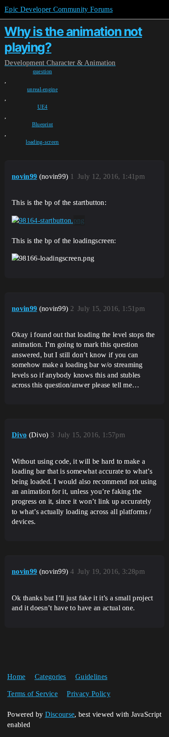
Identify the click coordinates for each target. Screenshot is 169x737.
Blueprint (42, 124)
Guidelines (91, 676)
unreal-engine (42, 89)
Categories (50, 676)
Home (16, 676)
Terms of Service (32, 693)
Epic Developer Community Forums (59, 9)
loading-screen (42, 142)
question (42, 71)
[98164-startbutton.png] (48, 220)
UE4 (42, 107)
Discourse (60, 714)
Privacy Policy (88, 693)
